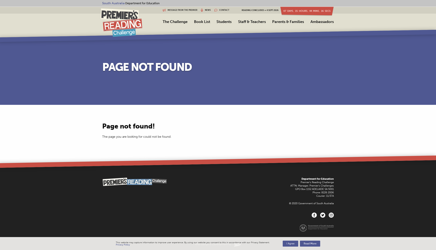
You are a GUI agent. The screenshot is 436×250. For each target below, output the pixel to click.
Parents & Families (288, 21)
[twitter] (322, 215)
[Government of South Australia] (317, 227)
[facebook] (314, 215)
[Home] (121, 22)
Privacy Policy (123, 244)
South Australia (113, 3)
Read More (310, 243)
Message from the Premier (182, 10)
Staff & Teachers (252, 21)
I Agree (290, 243)
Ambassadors (322, 21)
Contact (224, 10)
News (207, 10)
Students (224, 21)
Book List (202, 21)
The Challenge (175, 21)
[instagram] (331, 215)
